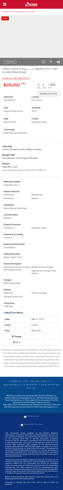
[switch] (43, 62)
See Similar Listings (48, 94)
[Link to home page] (31, 4)
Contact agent (10, 62)
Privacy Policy (41, 381)
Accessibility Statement (21, 385)
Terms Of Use (19, 381)
